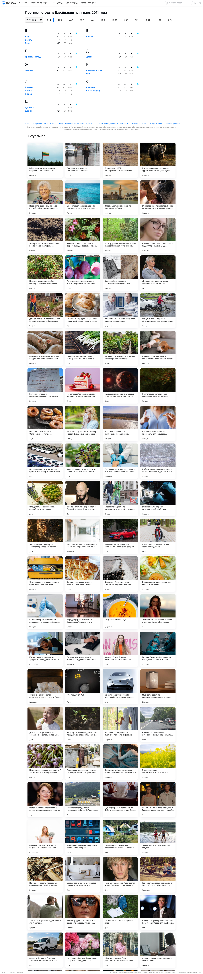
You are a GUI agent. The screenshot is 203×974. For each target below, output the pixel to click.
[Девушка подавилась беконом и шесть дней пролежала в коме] (82, 536)
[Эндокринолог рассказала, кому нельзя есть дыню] (158, 574)
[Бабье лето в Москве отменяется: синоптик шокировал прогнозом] (82, 160)
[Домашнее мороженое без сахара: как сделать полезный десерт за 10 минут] (45, 724)
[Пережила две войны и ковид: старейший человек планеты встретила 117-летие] (45, 197)
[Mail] (3, 3)
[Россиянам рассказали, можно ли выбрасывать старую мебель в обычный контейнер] (82, 762)
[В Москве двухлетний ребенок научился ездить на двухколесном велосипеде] (158, 536)
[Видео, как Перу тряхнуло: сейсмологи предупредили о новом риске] (120, 574)
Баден (28, 36)
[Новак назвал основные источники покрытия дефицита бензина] (158, 724)
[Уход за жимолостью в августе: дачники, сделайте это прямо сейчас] (82, 461)
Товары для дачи (173, 123)
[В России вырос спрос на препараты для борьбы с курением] (158, 423)
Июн (103, 20)
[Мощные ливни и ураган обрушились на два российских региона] (158, 310)
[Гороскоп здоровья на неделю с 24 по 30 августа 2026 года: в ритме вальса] (158, 875)
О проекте (113, 972)
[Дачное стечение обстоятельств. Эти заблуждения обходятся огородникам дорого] (45, 310)
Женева (29, 70)
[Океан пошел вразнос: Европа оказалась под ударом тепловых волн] (82, 197)
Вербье (90, 36)
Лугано (28, 90)
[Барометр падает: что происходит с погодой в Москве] (120, 498)
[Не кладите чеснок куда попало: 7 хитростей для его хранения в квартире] (45, 762)
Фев (60, 20)
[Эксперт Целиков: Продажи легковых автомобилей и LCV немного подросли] (45, 950)
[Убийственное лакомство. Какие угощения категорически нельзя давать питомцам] (158, 197)
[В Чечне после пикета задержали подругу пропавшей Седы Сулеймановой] (158, 235)
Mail (3, 972)
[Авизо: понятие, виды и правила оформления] (158, 950)
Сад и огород (156, 123)
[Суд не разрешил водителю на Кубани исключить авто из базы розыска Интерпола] (120, 799)
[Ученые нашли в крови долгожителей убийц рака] (158, 498)
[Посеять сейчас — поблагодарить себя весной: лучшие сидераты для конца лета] (158, 762)
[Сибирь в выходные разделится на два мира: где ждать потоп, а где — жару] (158, 461)
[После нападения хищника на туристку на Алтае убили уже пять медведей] (158, 160)
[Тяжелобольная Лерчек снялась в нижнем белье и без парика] (158, 611)
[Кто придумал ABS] (82, 686)
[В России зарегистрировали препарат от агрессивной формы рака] (45, 611)
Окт (148, 20)
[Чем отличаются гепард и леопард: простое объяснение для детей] (45, 536)
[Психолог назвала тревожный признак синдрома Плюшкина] (45, 875)
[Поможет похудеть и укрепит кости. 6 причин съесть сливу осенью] (82, 273)
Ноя (159, 20)
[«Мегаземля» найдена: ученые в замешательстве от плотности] (120, 386)
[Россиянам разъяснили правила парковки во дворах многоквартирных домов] (82, 837)
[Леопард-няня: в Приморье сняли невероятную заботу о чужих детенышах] (120, 235)
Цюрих (28, 111)
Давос (89, 57)
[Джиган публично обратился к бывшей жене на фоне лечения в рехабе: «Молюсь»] (82, 498)
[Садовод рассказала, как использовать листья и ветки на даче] (120, 837)
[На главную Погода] (10, 3)
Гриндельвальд (33, 57)
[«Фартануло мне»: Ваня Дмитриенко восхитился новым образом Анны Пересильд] (120, 950)
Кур (88, 74)
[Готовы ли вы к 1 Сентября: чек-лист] (120, 912)
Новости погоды (139, 123)
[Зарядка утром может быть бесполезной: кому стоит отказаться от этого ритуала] (82, 611)
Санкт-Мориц (93, 90)
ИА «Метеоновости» (194, 972)
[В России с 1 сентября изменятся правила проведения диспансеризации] (120, 310)
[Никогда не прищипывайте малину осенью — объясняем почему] (45, 273)
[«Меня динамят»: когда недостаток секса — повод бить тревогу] (45, 686)
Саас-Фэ (90, 87)
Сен (137, 20)
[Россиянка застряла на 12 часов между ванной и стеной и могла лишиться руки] (120, 461)
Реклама (20, 972)
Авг (126, 20)
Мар (70, 20)
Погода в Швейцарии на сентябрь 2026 (75, 123)
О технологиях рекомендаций (153, 972)
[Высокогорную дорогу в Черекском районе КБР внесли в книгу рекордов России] (82, 799)
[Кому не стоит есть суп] (120, 611)
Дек (170, 20)
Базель (28, 40)
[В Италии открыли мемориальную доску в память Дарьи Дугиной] (45, 386)
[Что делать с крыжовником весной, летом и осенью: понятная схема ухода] (45, 498)
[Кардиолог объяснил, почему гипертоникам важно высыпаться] (120, 762)
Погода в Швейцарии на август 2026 (38, 123)
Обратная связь (170, 972)
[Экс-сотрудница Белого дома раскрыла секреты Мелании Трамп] (82, 912)
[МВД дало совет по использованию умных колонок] (158, 686)
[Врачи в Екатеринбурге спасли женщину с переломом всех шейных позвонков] (158, 649)
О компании (11, 972)
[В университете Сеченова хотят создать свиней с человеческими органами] (45, 348)
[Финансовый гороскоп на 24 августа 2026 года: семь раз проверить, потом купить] (45, 837)
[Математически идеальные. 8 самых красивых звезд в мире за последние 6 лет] (45, 799)
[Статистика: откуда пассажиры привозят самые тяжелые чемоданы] (45, 574)
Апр (82, 20)
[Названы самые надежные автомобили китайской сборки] (120, 536)
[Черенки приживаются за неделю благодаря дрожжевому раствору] (120, 348)
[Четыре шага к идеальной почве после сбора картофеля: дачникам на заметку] (45, 235)
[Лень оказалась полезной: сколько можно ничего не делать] (158, 348)
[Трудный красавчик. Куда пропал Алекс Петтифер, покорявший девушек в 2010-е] (120, 875)
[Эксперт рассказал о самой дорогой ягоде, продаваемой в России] (82, 235)
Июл (114, 20)
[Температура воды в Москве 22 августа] (158, 837)
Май (92, 20)
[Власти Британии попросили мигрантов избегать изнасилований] (120, 197)
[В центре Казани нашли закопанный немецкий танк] (120, 273)
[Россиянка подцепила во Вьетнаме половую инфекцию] (120, 724)
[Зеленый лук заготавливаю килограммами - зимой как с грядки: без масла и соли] (82, 348)
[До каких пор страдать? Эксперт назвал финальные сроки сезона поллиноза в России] (82, 423)
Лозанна (29, 87)
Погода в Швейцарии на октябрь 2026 (112, 123)
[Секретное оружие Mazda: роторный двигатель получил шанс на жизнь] (120, 686)
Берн (27, 43)
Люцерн (29, 94)
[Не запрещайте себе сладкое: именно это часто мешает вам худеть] (82, 386)
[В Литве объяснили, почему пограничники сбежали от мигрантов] (45, 160)
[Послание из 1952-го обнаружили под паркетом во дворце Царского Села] (120, 160)
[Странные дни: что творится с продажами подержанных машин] (45, 461)
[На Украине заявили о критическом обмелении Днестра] (120, 423)
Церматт (29, 107)
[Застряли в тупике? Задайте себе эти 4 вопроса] (45, 912)
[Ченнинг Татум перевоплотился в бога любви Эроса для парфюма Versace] (158, 912)
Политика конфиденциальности (130, 972)
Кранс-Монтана (94, 70)
